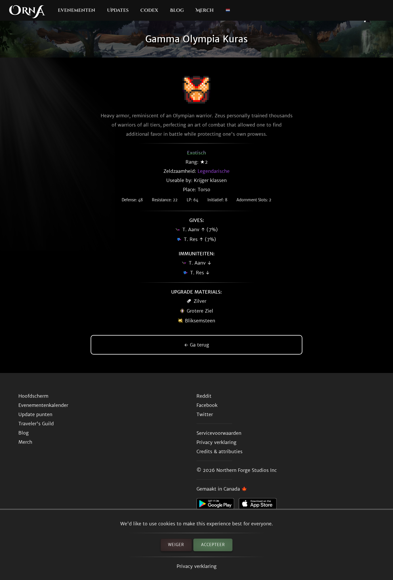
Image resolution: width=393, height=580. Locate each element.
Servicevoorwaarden (219, 433)
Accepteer (213, 544)
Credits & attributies (220, 451)
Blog (177, 10)
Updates (118, 10)
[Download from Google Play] (218, 505)
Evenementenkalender (43, 405)
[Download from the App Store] (260, 505)
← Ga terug (196, 345)
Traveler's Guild (36, 423)
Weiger (176, 544)
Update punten (35, 414)
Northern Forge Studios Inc (246, 470)
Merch (205, 10)
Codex (149, 10)
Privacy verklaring (197, 566)
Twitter (205, 414)
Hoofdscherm (33, 396)
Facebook (207, 405)
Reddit (204, 396)
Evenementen (76, 10)
